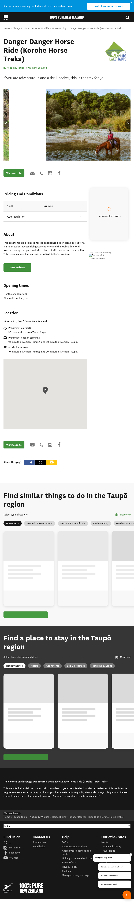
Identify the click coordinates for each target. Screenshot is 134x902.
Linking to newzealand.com (77, 858)
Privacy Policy (69, 866)
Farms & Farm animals (72, 523)
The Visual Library (111, 846)
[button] (5, 17)
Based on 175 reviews (98, 258)
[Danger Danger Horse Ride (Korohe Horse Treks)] (116, 51)
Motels (34, 665)
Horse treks (12, 523)
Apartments (52, 665)
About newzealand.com (75, 846)
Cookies (66, 871)
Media (104, 842)
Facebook (14, 852)
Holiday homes (14, 665)
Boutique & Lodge (102, 665)
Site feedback (40, 842)
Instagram (15, 847)
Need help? (39, 846)
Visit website (14, 173)
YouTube (13, 857)
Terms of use (69, 862)
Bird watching (100, 523)
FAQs (65, 842)
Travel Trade (108, 850)
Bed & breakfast (76, 665)
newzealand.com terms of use (82, 796)
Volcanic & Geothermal (40, 523)
